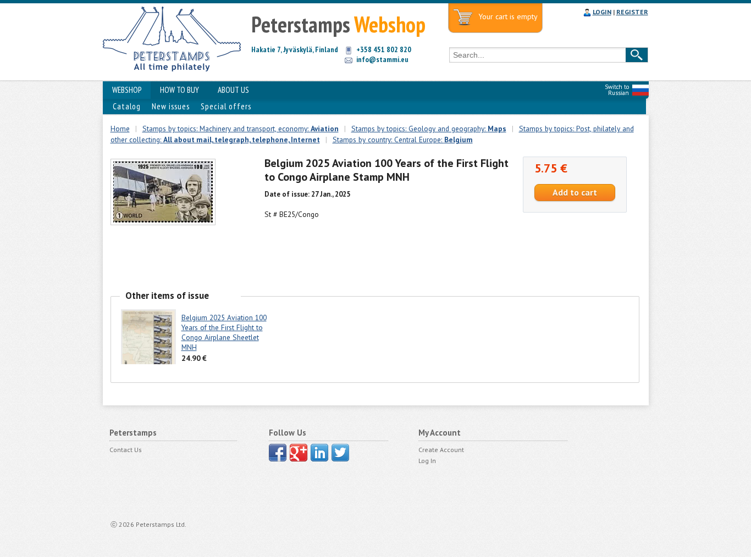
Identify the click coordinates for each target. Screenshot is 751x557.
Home (120, 128)
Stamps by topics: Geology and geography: (428, 128)
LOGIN (602, 12)
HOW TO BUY (179, 90)
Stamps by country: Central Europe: (403, 139)
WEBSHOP (126, 90)
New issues (171, 106)
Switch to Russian (617, 90)
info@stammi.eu (382, 59)
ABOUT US (233, 90)
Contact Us (125, 449)
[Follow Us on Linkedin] (319, 452)
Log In (427, 460)
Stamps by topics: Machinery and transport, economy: (240, 128)
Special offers (226, 106)
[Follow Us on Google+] (298, 452)
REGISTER (632, 12)
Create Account (441, 449)
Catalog (127, 106)
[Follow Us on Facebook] (277, 452)
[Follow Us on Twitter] (340, 452)
